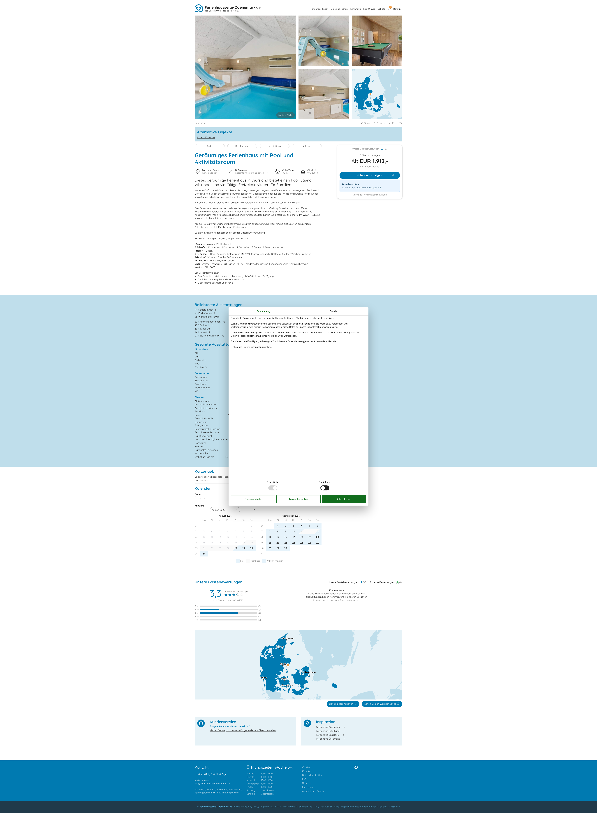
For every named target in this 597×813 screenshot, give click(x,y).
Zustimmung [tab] (263, 311)
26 (309, 542)
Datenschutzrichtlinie (312, 775)
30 (251, 548)
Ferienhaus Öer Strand (328, 738)
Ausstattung (274, 146)
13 (318, 531)
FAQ (304, 779)
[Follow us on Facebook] (356, 767)
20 (317, 537)
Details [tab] (333, 311)
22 (278, 542)
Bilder (210, 146)
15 (278, 537)
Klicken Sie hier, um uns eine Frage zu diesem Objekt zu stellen (243, 730)
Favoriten (390, 7)
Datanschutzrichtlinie (261, 347)
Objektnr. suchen (339, 8)
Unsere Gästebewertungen (365, 149)
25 (301, 542)
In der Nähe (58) (206, 137)
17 (294, 537)
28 (235, 548)
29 (243, 548)
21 (270, 542)
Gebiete (381, 8)
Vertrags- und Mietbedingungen (370, 194)
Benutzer (397, 8)
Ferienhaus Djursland (327, 734)
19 (310, 537)
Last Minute (369, 8)
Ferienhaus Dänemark (328, 727)
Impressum (307, 787)
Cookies (306, 767)
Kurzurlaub (355, 8)
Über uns (306, 783)
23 (286, 542)
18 (302, 537)
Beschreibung (242, 146)
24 (293, 542)
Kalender (307, 146)
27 (317, 542)
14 (270, 537)
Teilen (367, 123)
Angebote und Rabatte (313, 791)
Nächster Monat (254, 510)
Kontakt (306, 771)
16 (286, 537)
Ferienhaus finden (319, 8)
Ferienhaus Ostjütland (328, 730)
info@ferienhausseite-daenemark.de (212, 783)
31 (204, 553)
